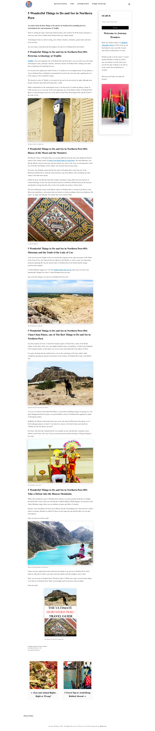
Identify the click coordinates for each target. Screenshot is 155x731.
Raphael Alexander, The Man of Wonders (38, 646)
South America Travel (35, 650)
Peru (29, 650)
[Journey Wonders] (28, 4)
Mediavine (103, 726)
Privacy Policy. (29, 715)
